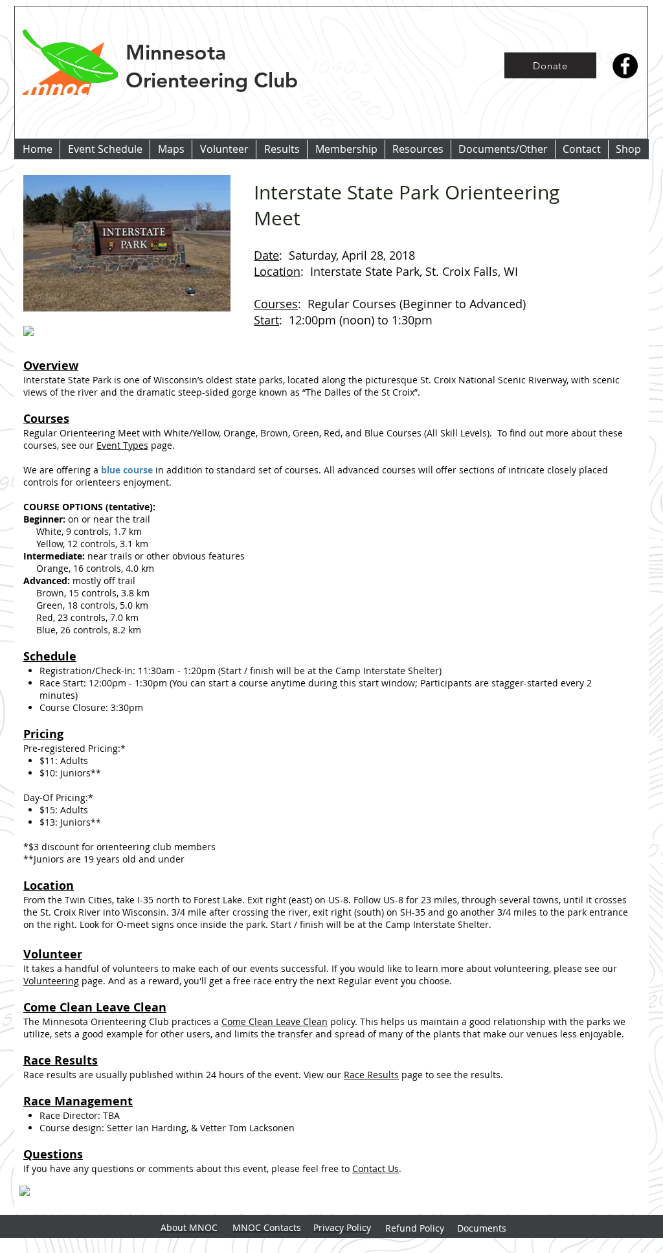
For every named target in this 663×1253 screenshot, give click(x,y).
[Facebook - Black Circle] (625, 65)
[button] (281, 149)
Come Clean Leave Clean (274, 1021)
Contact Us (375, 1168)
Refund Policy (414, 1228)
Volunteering (51, 981)
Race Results (371, 1074)
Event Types (122, 445)
